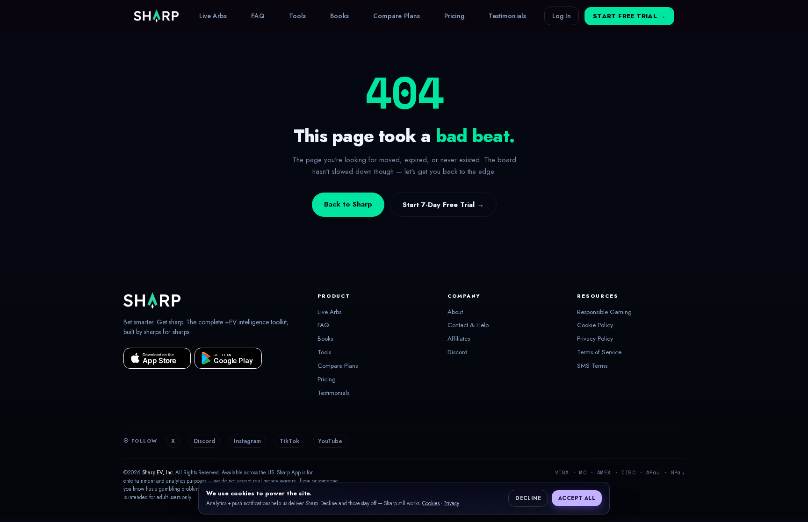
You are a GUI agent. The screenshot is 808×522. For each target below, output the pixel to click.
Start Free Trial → (629, 16)
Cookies (431, 503)
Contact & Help (468, 325)
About (455, 312)
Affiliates (458, 339)
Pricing (454, 16)
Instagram (247, 441)
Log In (561, 16)
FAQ (257, 16)
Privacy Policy (595, 339)
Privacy (451, 503)
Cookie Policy (595, 325)
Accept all (576, 498)
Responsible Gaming (604, 312)
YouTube (330, 441)
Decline (528, 498)
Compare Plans (396, 16)
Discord (457, 352)
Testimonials (507, 16)
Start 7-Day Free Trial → (443, 205)
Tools (297, 16)
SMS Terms (592, 366)
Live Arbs (213, 16)
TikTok (289, 441)
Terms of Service (599, 352)
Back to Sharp (348, 204)
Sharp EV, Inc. (158, 472)
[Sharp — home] (156, 15)
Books (339, 16)
